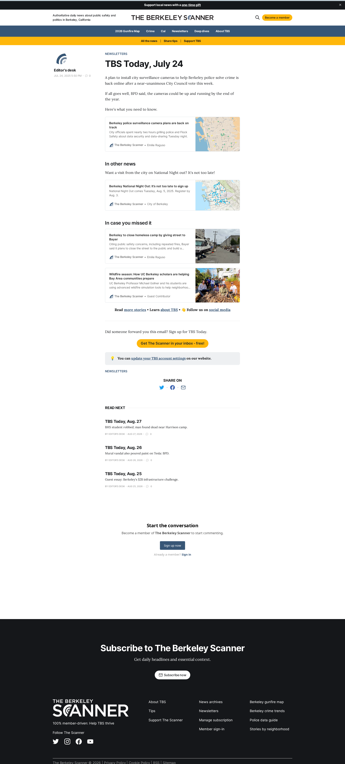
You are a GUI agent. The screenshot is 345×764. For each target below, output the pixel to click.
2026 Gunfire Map (127, 31)
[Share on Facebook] (172, 387)
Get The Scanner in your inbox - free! (172, 343)
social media (219, 309)
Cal (163, 31)
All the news (149, 41)
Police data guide (264, 720)
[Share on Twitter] (161, 387)
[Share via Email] (183, 387)
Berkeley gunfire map (267, 702)
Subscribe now (175, 675)
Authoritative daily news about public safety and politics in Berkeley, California (84, 17)
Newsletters (180, 31)
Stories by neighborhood (269, 729)
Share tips (170, 41)
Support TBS (192, 41)
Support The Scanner (166, 720)
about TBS (169, 309)
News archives (211, 702)
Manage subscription (216, 720)
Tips (152, 711)
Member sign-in (211, 729)
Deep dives (201, 31)
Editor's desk (65, 70)
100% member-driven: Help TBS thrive (83, 723)
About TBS (223, 31)
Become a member (277, 17)
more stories (135, 309)
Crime (150, 31)
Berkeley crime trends (267, 711)
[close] (340, 5)
